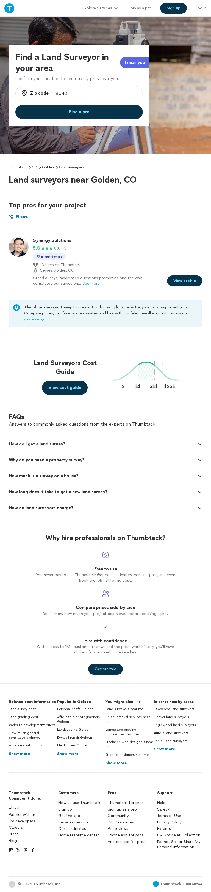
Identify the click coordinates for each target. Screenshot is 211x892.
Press (13, 834)
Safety (163, 809)
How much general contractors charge (24, 735)
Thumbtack (18, 167)
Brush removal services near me (128, 719)
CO (34, 167)
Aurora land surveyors (171, 733)
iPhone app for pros (126, 835)
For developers (22, 821)
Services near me (73, 822)
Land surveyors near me (124, 709)
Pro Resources (121, 822)
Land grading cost (23, 717)
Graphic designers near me (127, 755)
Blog (13, 840)
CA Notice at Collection (178, 835)
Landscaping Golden (73, 730)
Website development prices (32, 725)
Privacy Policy (169, 822)
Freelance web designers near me (129, 744)
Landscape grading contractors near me (122, 732)
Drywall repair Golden (74, 738)
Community (118, 815)
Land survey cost (22, 709)
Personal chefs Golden (75, 709)
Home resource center (78, 835)
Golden (48, 167)
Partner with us (22, 814)
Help (161, 802)
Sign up (65, 809)
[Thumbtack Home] (9, 8)
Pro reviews (118, 828)
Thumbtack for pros (126, 802)
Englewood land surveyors (175, 725)
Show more (19, 753)
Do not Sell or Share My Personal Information (178, 844)
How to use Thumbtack (79, 802)
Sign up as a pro (122, 809)
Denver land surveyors (171, 717)
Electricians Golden (72, 745)
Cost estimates (72, 828)
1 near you (134, 62)
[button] (105, 444)
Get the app (69, 815)
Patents (164, 828)
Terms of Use (169, 815)
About (14, 808)
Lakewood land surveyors (174, 709)
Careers (16, 827)
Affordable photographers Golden (78, 719)
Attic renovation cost (26, 745)
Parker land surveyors (170, 741)
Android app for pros (126, 841)
